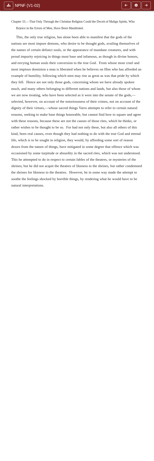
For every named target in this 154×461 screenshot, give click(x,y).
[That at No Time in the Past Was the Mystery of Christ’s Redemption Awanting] (126, 5)
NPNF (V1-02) (27, 5)
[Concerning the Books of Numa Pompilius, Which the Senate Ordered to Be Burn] (146, 5)
